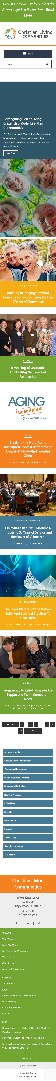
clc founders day (20, 544)
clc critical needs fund (16, 706)
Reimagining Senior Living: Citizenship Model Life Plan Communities (23, 124)
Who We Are (8, 939)
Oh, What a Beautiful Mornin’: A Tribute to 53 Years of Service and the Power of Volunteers (28, 533)
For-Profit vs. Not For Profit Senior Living (23, 1038)
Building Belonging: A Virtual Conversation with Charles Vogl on (28, 297)
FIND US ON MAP (29, 1066)
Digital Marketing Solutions (16, 778)
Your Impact (28, 361)
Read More (10, 153)
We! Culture (8, 957)
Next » (33, 731)
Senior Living (10, 838)
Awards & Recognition (13, 969)
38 (21, 731)
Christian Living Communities (28, 521)
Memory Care (10, 821)
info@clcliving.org (28, 915)
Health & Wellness (28, 602)
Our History (8, 963)
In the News (9, 803)
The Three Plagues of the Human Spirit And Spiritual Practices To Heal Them (28, 614)
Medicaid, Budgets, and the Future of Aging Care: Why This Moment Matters (27, 1046)
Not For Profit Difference (15, 951)
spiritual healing (14, 625)
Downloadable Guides (14, 786)
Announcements (12, 752)
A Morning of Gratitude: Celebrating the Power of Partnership (28, 372)
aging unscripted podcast (37, 462)
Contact (6, 1014)
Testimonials (8, 984)
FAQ (4, 990)
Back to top (27, 1058)
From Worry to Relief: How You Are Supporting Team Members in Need (28, 695)
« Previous (10, 724)
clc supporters (32, 706)
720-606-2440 (28, 911)
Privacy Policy (9, 1002)
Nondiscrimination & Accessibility (19, 996)
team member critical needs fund (30, 708)
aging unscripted (17, 462)
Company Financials (12, 1008)
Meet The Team (10, 945)
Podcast (28, 435)
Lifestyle (8, 812)
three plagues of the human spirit (36, 625)
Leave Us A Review (28, 1073)
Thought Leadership (28, 286)
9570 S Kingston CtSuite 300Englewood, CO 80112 (28, 902)
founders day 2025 (36, 544)
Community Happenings (15, 769)
